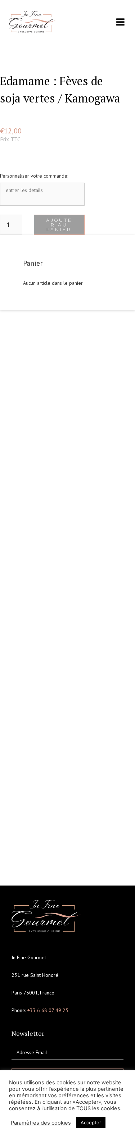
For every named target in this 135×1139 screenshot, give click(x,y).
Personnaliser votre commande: (34, 176)
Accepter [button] (91, 1122)
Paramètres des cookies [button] (41, 1123)
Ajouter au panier (59, 225)
